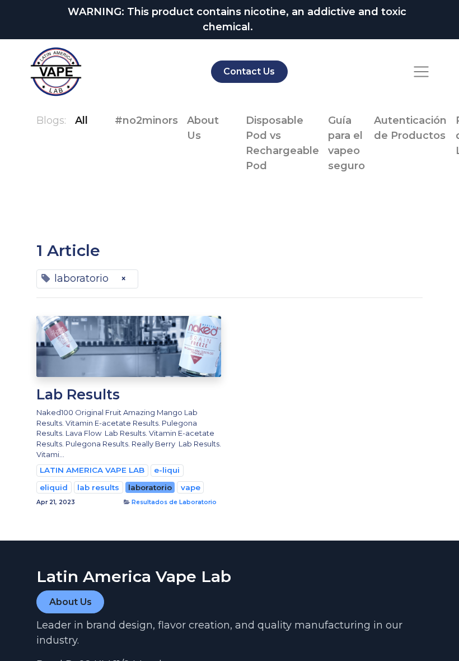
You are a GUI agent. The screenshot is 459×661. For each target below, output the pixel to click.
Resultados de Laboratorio (174, 502)
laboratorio (150, 487)
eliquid (54, 487)
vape (190, 487)
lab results (98, 487)
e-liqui (167, 470)
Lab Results (78, 394)
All (81, 120)
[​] (96, 121)
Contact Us (249, 71)
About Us (70, 602)
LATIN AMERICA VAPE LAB (92, 470)
